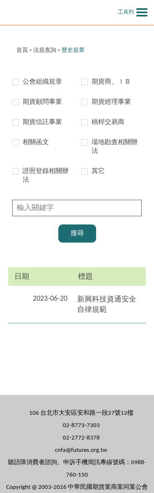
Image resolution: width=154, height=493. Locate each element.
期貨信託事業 (42, 122)
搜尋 (77, 233)
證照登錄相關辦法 (46, 175)
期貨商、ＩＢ (111, 82)
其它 (98, 171)
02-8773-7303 (81, 426)
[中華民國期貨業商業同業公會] (55, 12)
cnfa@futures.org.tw (81, 450)
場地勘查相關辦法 (115, 146)
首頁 (22, 50)
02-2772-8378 (81, 438)
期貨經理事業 (111, 102)
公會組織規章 (42, 82)
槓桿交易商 (108, 122)
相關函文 (36, 142)
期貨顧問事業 (42, 102)
